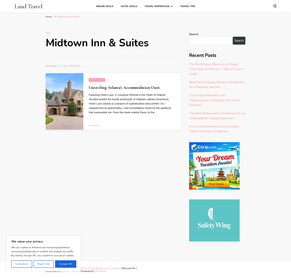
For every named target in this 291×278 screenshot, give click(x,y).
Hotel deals (129, 6)
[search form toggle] (275, 6)
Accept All (65, 264)
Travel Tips (187, 6)
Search (193, 34)
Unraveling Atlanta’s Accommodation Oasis (124, 87)
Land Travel (28, 6)
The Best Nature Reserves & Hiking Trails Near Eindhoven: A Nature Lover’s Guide (216, 69)
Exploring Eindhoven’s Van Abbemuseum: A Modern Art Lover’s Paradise (214, 100)
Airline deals (104, 6)
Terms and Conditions (109, 268)
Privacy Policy (88, 268)
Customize (21, 264)
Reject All (44, 264)
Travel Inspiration (156, 6)
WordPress (100, 271)
